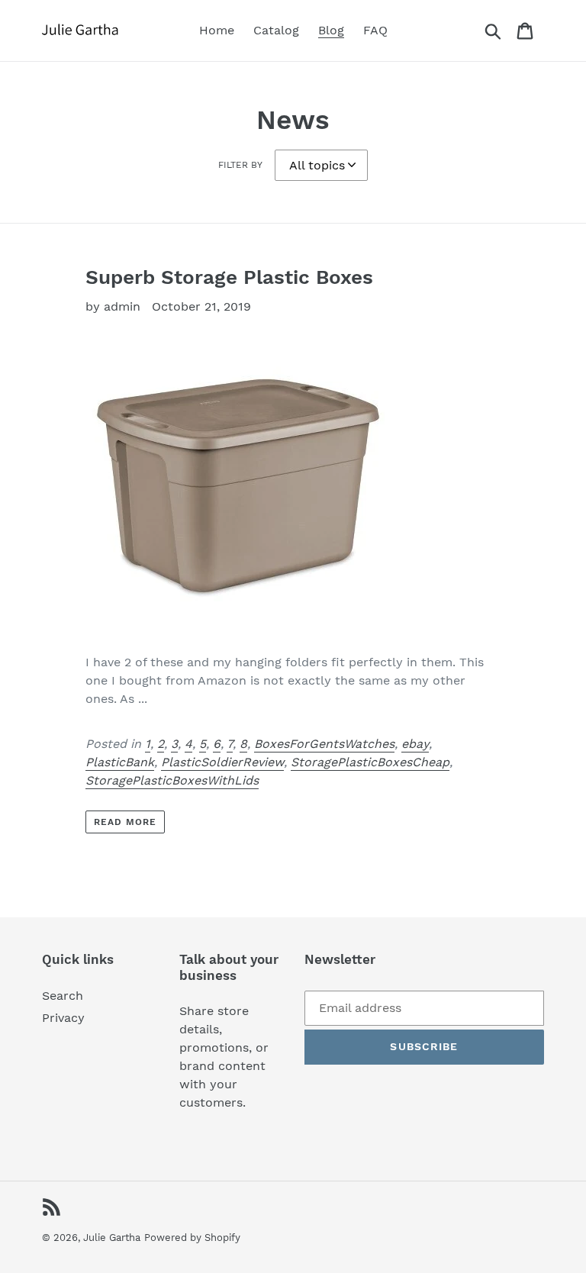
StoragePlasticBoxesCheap (370, 762)
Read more (125, 822)
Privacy (63, 1017)
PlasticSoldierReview (222, 762)
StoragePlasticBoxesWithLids (172, 780)
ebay (415, 743)
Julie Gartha (111, 1237)
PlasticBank (119, 762)
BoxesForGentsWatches (324, 743)
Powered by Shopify (192, 1237)
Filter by (240, 165)
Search (62, 995)
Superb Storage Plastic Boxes (229, 277)
